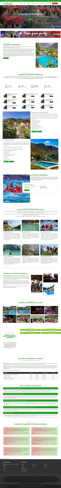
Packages (23, 465)
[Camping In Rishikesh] (23, 318)
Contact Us (42, 3)
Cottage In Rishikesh (24, 468)
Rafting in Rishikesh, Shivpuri (30, 358)
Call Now (39, 131)
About (25, 3)
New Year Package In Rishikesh (52, 481)
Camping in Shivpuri (42, 478)
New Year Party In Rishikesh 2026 (44, 481)
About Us (23, 464)
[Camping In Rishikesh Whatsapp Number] (6, 486)
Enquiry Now (55, 3)
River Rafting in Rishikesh (28, 478)
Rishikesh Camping (47, 478)
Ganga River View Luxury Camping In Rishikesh (39, 112)
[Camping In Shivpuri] (51, 318)
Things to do (34, 464)
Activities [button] (33, 3)
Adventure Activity (24, 469)
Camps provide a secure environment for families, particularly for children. (19, 407)
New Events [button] (47, 3)
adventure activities (20, 216)
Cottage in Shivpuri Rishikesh (7, 478)
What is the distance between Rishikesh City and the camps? (15, 400)
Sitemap (45, 465)
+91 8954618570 (5, 468)
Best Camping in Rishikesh (35, 478)
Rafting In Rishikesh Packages (8, 481)
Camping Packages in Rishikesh (29, 481)
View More (30, 19)
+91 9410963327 (5, 467)
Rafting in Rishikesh (39, 175)
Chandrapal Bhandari (39, 486)
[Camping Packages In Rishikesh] (9, 318)
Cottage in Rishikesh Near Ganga (15, 478)
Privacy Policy (46, 464)
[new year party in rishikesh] (30, 34)
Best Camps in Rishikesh (37, 481)
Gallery (38, 3)
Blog (33, 465)
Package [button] (28, 3)
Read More (32, 96)
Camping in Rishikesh (30, 14)
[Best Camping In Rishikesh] (8, 3)
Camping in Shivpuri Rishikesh (15, 273)
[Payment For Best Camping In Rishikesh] (55, 6)
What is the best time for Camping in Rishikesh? (13, 388)
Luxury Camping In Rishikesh (8, 140)
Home (21, 3)
